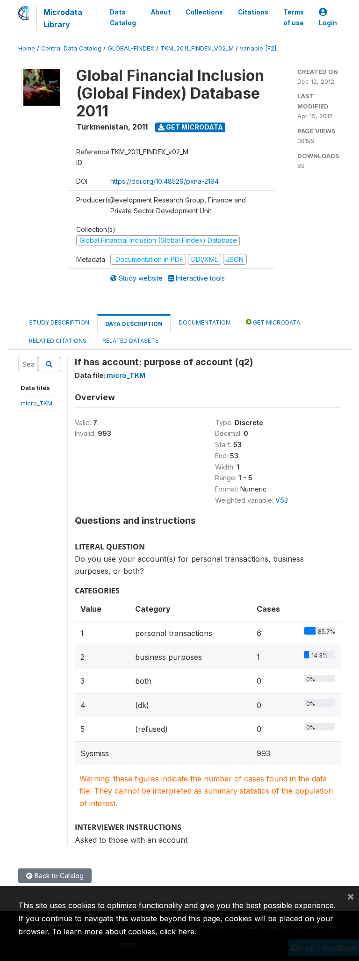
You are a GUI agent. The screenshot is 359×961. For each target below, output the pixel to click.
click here (177, 931)
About (161, 12)
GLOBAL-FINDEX (131, 48)
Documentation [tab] (204, 322)
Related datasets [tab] (130, 340)
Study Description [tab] (59, 322)
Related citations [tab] (57, 340)
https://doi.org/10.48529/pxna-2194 (164, 181)
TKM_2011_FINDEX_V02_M (197, 48)
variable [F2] (258, 48)
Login (328, 23)
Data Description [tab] (134, 323)
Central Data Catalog (71, 48)
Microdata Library (62, 18)
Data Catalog (123, 17)
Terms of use (293, 17)
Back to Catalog (58, 876)
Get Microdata (194, 127)
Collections (204, 12)
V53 (281, 500)
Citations (253, 12)
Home (26, 48)
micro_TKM (36, 403)
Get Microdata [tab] (275, 322)
